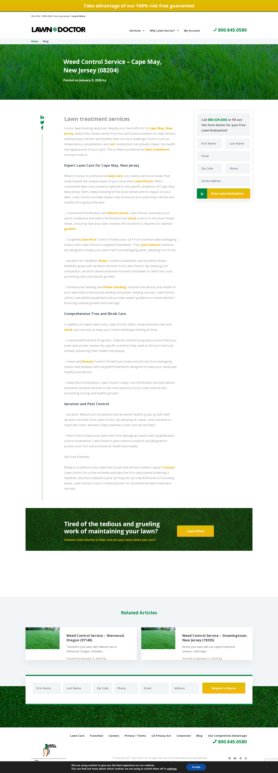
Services (135, 30)
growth (69, 229)
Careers (114, 735)
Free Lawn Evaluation (227, 193)
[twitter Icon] (240, 758)
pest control (150, 245)
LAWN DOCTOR (58, 30)
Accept (196, 767)
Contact (169, 467)
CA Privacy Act (161, 735)
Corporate (184, 735)
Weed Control (118, 213)
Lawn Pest (88, 239)
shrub (68, 330)
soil (112, 144)
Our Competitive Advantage (227, 735)
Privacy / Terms (135, 735)
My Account (192, 30)
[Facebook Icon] (229, 758)
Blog (199, 735)
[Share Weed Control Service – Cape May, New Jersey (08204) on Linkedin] (42, 117)
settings (172, 769)
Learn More (78, 16)
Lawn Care (77, 735)
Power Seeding (114, 287)
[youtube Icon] (235, 758)
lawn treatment (157, 149)
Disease (88, 361)
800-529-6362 (217, 120)
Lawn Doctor (143, 181)
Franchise (96, 735)
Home (34, 41)
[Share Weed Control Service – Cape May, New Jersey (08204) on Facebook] (42, 127)
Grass (103, 261)
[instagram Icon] (246, 758)
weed (132, 218)
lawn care (115, 176)
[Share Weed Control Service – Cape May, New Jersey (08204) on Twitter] (42, 122)
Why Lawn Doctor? (162, 30)
